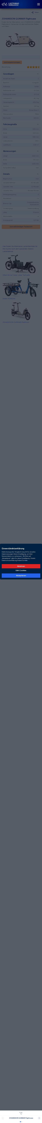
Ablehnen (21, 566)
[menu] (38, 4)
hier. (26, 560)
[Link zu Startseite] (10, 4)
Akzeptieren (21, 576)
